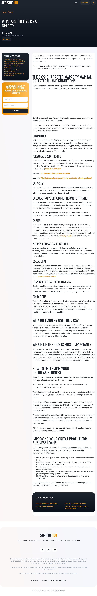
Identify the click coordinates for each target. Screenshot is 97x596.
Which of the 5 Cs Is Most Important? (12, 66)
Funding (10, 12)
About (25, 540)
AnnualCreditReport (53, 169)
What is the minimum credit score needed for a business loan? (66, 178)
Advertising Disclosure (58, 580)
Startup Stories (35, 540)
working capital (66, 236)
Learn (67, 540)
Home (19, 540)
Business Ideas (48, 540)
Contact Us (76, 540)
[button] (75, 2)
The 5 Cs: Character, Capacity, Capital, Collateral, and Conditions (14, 60)
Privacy (44, 580)
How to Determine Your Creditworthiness (11, 70)
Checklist (59, 540)
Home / (5, 12)
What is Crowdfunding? (44, 507)
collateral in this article (47, 277)
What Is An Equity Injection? (75, 504)
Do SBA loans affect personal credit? (55, 173)
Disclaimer (34, 580)
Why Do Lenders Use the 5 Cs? (14, 63)
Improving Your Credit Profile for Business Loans (14, 74)
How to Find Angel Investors (46, 504)
